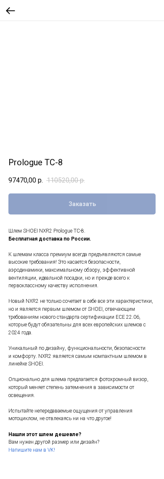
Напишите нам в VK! (31, 450)
